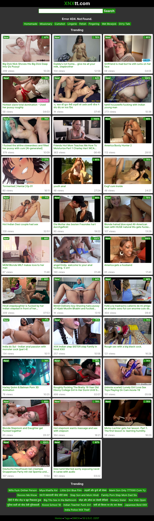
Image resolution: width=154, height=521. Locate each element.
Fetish (82, 23)
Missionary (46, 23)
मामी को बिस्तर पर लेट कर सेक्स (108, 504)
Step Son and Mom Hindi (84, 495)
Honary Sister (118, 500)
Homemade (30, 23)
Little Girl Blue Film (71, 490)
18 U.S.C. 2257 (90, 518)
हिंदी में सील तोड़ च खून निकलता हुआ (24, 500)
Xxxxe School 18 (51, 504)
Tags (67, 518)
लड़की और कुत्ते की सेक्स (95, 490)
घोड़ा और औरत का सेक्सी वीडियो (93, 500)
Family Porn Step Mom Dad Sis (119, 495)
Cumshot (60, 23)
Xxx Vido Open (137, 500)
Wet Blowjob (109, 23)
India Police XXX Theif (77, 509)
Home (58, 518)
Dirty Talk (124, 23)
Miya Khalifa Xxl (48, 490)
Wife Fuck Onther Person (23, 490)
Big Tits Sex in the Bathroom (60, 500)
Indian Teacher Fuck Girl (77, 504)
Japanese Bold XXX (136, 504)
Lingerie (72, 23)
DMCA (76, 518)
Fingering (94, 23)
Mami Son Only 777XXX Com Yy (127, 490)
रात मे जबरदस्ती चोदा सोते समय (54, 495)
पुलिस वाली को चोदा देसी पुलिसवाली (23, 504)
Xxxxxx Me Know (27, 495)
